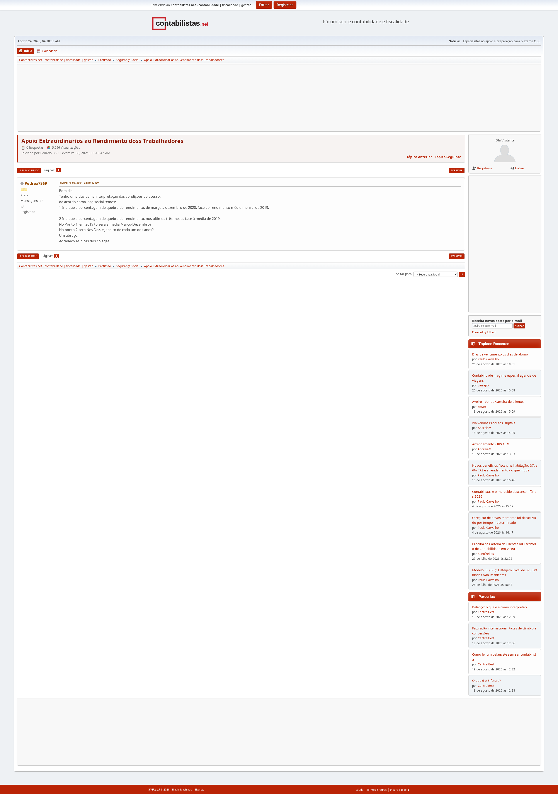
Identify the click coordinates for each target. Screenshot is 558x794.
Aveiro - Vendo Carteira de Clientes (498, 401)
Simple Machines (181, 789)
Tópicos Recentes (493, 344)
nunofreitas (486, 554)
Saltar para (404, 274)
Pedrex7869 (36, 183)
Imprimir (457, 170)
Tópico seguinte (448, 157)
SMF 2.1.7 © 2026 (159, 789)
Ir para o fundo (29, 170)
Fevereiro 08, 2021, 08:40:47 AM (79, 183)
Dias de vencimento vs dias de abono (500, 354)
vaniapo (483, 385)
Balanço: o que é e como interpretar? (499, 607)
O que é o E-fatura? (486, 680)
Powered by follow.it (484, 332)
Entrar (519, 168)
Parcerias (486, 596)
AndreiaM (484, 428)
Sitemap (199, 789)
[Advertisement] (151, 98)
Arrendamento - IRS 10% (490, 444)
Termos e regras (377, 790)
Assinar (519, 326)
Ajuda (359, 790)
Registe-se (484, 168)
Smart (482, 407)
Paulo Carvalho (488, 359)
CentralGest (486, 612)
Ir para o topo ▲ (400, 790)
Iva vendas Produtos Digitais (493, 423)
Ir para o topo (28, 256)
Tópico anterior (419, 157)
